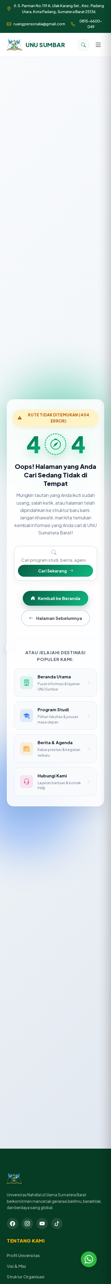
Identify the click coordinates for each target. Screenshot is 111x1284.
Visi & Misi (16, 1266)
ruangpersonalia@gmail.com (39, 24)
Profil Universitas (23, 1255)
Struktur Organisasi (25, 1276)
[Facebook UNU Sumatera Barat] (12, 1223)
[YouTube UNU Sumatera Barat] (42, 1223)
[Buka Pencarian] (83, 45)
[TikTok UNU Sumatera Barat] (57, 1223)
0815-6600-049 (90, 24)
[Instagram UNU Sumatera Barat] (27, 1223)
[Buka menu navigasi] (98, 45)
